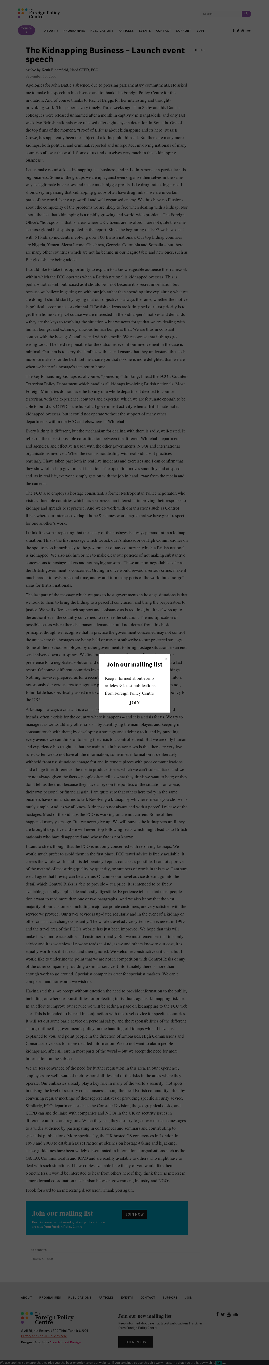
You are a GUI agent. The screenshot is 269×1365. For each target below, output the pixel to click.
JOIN (134, 703)
